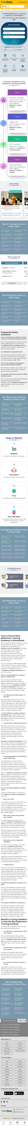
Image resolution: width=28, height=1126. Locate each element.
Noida (20, 1069)
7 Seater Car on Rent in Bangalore (10, 1027)
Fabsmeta (9, 1118)
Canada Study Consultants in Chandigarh (19, 994)
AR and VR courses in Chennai (8, 309)
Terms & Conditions (20, 1051)
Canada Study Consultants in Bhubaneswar (6, 994)
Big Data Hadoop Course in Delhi (7, 550)
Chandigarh (7, 1074)
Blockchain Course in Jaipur (21, 626)
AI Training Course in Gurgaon (21, 246)
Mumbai (20, 1061)
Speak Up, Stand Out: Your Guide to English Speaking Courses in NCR (11, 214)
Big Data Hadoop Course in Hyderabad (8, 557)
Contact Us (20, 1048)
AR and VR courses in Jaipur (21, 321)
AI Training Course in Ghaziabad (8, 246)
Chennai (7, 1082)
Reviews (20, 1045)
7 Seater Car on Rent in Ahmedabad (11, 1024)
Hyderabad (20, 1077)
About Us (20, 1043)
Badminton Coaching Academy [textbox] (12, 29)
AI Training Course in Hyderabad (8, 249)
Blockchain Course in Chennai (8, 615)
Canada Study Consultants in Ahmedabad (6, 989)
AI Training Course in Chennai (8, 238)
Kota (20, 1085)
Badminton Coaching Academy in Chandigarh (21, 409)
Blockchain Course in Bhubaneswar (8, 611)
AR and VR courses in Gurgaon (21, 317)
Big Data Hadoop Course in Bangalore (21, 536)
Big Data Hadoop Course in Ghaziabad (8, 553)
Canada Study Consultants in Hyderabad (6, 1013)
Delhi (5, 6)
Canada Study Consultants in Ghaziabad (6, 1008)
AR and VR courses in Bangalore (21, 302)
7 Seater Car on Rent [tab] (9, 1020)
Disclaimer (7, 1053)
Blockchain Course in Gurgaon (21, 622)
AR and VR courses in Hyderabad (8, 321)
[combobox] (14, 29)
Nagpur (7, 1077)
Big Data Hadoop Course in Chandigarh (21, 541)
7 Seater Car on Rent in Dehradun (10, 1034)
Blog (7, 1045)
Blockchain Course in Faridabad (21, 619)
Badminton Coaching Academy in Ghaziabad (8, 423)
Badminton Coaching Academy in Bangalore (21, 404)
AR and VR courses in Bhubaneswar (8, 306)
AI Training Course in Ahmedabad (8, 231)
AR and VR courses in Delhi (8, 313)
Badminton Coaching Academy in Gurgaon (21, 423)
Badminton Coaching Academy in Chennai (8, 413)
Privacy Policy (7, 1051)
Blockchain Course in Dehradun (21, 615)
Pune (7, 1064)
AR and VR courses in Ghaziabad (8, 317)
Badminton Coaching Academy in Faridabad (21, 418)
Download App (23, 2)
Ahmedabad (7, 10)
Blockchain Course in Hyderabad (8, 626)
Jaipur (7, 1066)
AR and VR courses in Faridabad (21, 313)
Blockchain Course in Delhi (8, 619)
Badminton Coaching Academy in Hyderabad (8, 428)
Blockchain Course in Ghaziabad (8, 622)
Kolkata (7, 1079)
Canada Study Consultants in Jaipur (21, 1013)
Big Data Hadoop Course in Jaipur (20, 557)
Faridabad (20, 1071)
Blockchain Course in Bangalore (21, 607)
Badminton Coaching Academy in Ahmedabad (8, 404)
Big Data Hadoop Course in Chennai (7, 546)
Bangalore (7, 1069)
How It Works (7, 1048)
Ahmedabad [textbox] (7, 33)
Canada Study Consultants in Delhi (8, 1003)
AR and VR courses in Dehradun (21, 309)
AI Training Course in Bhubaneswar (8, 235)
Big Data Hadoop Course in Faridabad (21, 550)
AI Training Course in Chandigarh (21, 235)
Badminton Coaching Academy (19, 10)
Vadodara (20, 1079)
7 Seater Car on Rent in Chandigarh (11, 1029)
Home (7, 1043)
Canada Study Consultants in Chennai (6, 999)
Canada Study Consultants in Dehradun (19, 999)
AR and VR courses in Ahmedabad (8, 302)
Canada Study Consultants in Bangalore (19, 989)
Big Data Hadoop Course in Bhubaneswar (7, 541)
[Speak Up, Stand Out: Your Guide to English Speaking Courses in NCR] (11, 198)
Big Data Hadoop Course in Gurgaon (20, 553)
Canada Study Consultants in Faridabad (19, 1003)
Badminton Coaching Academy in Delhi (8, 418)
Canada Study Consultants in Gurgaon (19, 1008)
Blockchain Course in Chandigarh (21, 611)
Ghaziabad (7, 1071)
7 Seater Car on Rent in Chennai (10, 1032)
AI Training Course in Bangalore (21, 231)
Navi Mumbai (20, 1066)
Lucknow (20, 1074)
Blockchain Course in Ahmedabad (8, 607)
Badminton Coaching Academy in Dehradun (21, 414)
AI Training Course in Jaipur (21, 249)
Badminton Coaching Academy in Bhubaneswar (8, 409)
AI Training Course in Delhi (8, 242)
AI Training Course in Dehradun (21, 238)
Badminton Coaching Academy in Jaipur (21, 428)
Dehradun (20, 1082)
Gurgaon (20, 1064)
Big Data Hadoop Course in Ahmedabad (7, 537)
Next (27, 203)
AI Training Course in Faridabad (21, 242)
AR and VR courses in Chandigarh (21, 306)
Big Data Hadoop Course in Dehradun (21, 546)
